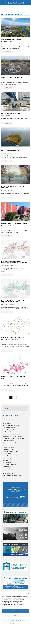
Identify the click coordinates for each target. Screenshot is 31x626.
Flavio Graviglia (5, 115)
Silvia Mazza (4, 228)
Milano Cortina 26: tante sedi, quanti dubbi (12, 436)
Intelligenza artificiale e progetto (10, 431)
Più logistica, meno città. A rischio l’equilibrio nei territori (14, 301)
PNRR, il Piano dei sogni (8, 421)
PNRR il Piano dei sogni (7, 51)
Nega (15, 615)
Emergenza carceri (7, 460)
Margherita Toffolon (7, 190)
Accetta (15, 611)
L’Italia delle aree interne (8, 440)
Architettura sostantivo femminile (11, 425)
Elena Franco (4, 44)
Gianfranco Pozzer (6, 381)
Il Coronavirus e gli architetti (9, 458)
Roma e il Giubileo (7, 423)
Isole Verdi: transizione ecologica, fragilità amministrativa (14, 149)
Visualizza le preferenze (15, 620)
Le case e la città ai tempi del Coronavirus (12, 455)
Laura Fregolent (5, 265)
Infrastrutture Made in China (9, 464)
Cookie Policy (11, 624)
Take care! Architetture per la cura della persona (14, 438)
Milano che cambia (7, 453)
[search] (25, 408)
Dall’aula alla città (7, 462)
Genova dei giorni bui (8, 449)
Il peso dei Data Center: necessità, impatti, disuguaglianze (14, 338)
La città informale (7, 466)
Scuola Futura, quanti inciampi (12, 77)
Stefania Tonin (13, 342)
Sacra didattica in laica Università (10, 445)
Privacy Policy (19, 624)
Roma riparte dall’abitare (10, 113)
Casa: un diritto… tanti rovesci (10, 427)
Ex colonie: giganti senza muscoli (10, 451)
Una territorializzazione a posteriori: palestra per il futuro (14, 262)
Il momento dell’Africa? (8, 429)
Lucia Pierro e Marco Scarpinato (10, 79)
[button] (28, 593)
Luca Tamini (12, 304)
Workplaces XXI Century (8, 447)
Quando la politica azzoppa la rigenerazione (13, 469)
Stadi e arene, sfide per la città (10, 442)
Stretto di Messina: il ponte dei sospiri (11, 434)
